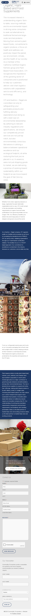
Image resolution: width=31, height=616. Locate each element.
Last (3, 496)
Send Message (9, 551)
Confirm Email (7, 512)
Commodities (6, 589)
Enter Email (6, 506)
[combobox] (15, 592)
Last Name (5, 581)
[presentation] (13, 545)
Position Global (16, 613)
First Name (6, 574)
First (4, 489)
